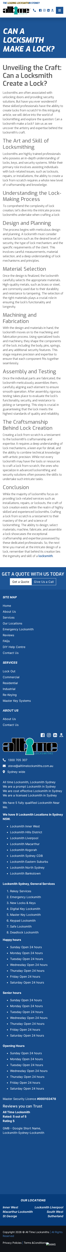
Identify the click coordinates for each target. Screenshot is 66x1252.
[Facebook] (43, 735)
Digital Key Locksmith (25, 909)
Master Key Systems (17, 701)
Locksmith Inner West (25, 826)
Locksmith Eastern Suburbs (29, 861)
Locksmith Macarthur (25, 844)
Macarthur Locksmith (18, 1212)
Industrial (9, 689)
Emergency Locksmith (18, 629)
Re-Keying (10, 695)
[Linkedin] (55, 735)
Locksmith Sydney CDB (26, 856)
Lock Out (9, 671)
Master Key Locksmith (25, 914)
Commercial (11, 677)
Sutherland (55, 1216)
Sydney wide (15, 772)
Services (8, 617)
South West (55, 1212)
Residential (10, 683)
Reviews (8, 635)
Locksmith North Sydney (27, 867)
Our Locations (12, 623)
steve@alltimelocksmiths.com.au (30, 766)
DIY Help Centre (14, 647)
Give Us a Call (44, 582)
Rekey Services (20, 891)
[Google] (61, 735)
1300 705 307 (17, 760)
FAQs (6, 641)
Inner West (10, 1207)
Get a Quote (20, 582)
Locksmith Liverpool (24, 838)
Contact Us (11, 653)
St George (10, 1216)
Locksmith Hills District (26, 832)
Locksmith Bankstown (25, 873)
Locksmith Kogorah (23, 850)
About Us (9, 611)
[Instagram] (49, 735)
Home (7, 605)
